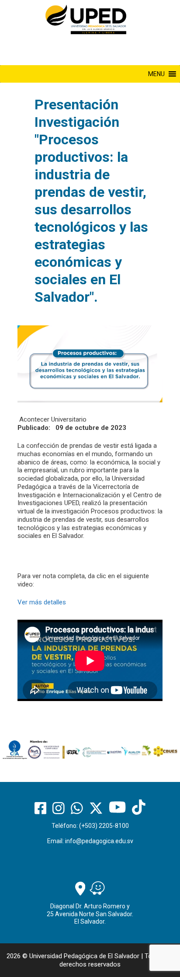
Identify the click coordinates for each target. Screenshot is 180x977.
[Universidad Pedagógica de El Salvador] (85, 19)
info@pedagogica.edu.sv (99, 840)
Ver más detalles (41, 602)
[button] (156, 74)
